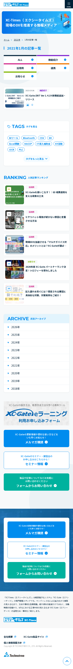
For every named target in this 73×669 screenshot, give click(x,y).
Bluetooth (29, 137)
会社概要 (8, 636)
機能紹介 (53, 60)
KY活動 (59, 143)
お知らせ (20, 76)
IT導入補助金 (43, 143)
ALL (20, 60)
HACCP (28, 143)
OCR (11, 149)
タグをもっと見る (35, 158)
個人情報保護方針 (13, 642)
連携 (53, 68)
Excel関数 (14, 143)
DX (50, 137)
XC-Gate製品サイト (34, 636)
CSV (42, 137)
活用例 (20, 68)
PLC (21, 149)
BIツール (13, 137)
